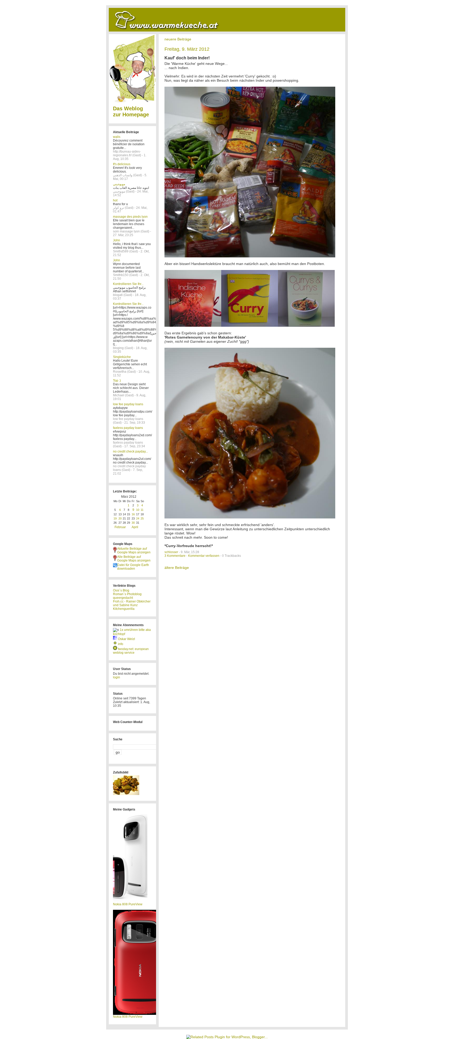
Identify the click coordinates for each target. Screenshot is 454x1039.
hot (115, 200)
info (120, 644)
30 (133, 522)
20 (120, 518)
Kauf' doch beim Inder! (187, 58)
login (116, 677)
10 (137, 509)
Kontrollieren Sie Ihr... (128, 284)
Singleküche (122, 357)
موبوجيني (119, 184)
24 (137, 518)
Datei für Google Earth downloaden (133, 566)
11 (142, 509)
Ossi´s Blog (121, 590)
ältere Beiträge (176, 567)
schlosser (171, 552)
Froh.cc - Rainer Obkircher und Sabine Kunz (132, 603)
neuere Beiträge (177, 39)
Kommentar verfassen (203, 556)
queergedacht (123, 598)
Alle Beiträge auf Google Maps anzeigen (134, 558)
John (116, 240)
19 (115, 518)
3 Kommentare (174, 556)
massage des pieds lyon (130, 217)
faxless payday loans (128, 428)
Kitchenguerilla (124, 609)
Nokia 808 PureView (127, 904)
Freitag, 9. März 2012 (186, 49)
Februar (120, 527)
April (135, 527)
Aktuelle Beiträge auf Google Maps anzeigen (134, 550)
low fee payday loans (128, 404)
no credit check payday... (130, 451)
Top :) (117, 380)
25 (142, 518)
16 (133, 514)
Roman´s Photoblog (127, 594)
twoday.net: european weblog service (131, 650)
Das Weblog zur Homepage (131, 111)
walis (116, 137)
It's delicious (121, 164)
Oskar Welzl (126, 639)
